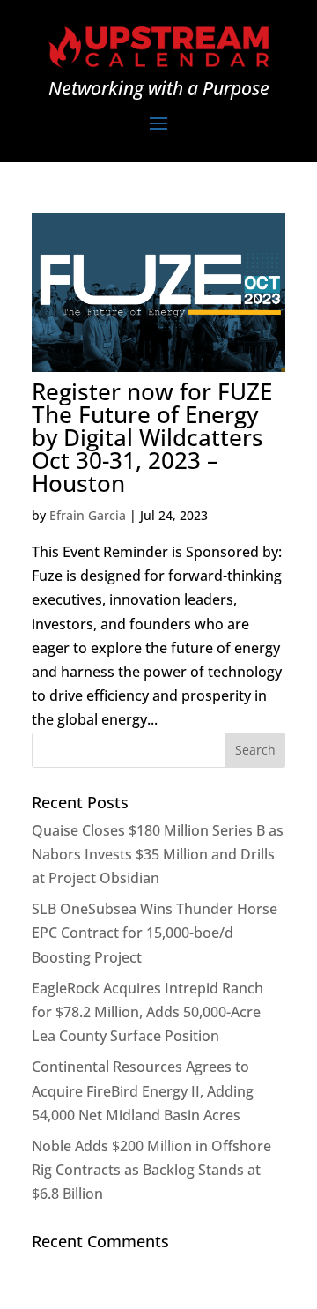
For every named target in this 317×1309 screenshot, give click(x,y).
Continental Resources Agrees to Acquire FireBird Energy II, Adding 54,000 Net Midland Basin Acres (143, 1090)
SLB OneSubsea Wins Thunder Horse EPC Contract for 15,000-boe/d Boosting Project (154, 932)
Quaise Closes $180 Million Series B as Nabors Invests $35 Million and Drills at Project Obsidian (158, 854)
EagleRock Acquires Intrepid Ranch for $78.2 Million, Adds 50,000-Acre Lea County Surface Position (147, 1011)
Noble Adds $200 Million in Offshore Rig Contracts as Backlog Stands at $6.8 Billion (151, 1169)
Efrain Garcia (87, 515)
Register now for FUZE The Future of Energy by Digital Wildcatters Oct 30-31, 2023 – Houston (152, 437)
